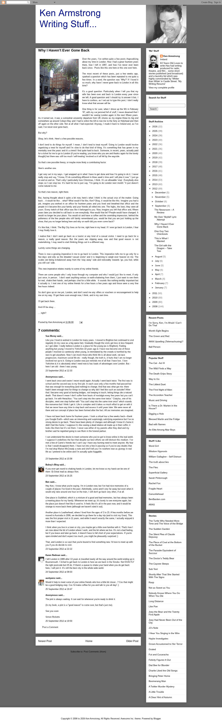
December (160, 192)
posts (111, 73)
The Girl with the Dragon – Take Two (163, 248)
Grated (152, 649)
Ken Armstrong (171, 56)
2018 (155, 162)
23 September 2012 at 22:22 (59, 549)
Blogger (157, 718)
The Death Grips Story (160, 373)
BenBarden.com (157, 499)
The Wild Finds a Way (160, 368)
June (158, 265)
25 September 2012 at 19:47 (59, 589)
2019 (155, 157)
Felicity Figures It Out (160, 660)
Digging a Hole (156, 413)
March (158, 278)
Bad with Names (157, 424)
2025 (155, 131)
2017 (155, 166)
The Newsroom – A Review (164, 211)
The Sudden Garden (159, 529)
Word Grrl (154, 446)
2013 (155, 184)
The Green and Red (159, 336)
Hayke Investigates (158, 638)
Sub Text (153, 569)
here (115, 68)
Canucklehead (156, 494)
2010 (155, 297)
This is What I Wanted (161, 239)
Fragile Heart (155, 488)
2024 (155, 135)
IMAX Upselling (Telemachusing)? (166, 341)
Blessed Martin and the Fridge (164, 419)
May (157, 270)
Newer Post (45, 641)
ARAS (152, 504)
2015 (155, 175)
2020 (155, 153)
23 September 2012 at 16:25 (59, 476)
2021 (155, 149)
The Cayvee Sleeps (159, 563)
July (157, 261)
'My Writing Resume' (165, 82)
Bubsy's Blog (52, 464)
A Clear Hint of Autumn (160, 697)
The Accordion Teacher (160, 395)
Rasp (151, 582)
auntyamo (50, 578)
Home (88, 641)
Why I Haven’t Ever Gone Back (164, 225)
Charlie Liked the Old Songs (163, 670)
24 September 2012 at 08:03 (59, 572)
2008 (155, 306)
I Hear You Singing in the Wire (164, 633)
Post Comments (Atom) (95, 651)
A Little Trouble (156, 692)
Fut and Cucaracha (159, 654)
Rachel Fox (154, 483)
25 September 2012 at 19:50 (59, 621)
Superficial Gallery (158, 472)
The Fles (153, 467)
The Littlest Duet (157, 384)
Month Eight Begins (159, 330)
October (159, 201)
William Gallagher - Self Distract (165, 456)
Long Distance (156, 601)
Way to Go (154, 379)
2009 (155, 302)
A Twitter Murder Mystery (161, 686)
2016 (155, 171)
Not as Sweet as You (159, 587)
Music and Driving (158, 400)
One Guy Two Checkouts (161, 232)
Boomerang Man (157, 681)
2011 (155, 293)
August (159, 256)
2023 (155, 140)
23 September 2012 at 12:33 (59, 370)
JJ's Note (153, 628)
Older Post (132, 641)
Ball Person (154, 347)
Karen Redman (53, 555)
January (159, 287)
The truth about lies (159, 462)
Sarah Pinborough (158, 478)
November (160, 197)
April (157, 274)
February (160, 283)
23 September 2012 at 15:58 (59, 458)
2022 (155, 144)
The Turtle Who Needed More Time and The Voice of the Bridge (166, 522)
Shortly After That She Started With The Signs (164, 575)
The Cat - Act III (157, 363)
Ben (47, 482)
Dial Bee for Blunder (159, 665)
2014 (155, 180)
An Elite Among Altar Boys (162, 429)
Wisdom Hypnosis (158, 451)
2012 (155, 188)
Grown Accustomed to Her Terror (166, 644)
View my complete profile (161, 87)
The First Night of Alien (160, 389)
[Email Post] (80, 322)
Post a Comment (50, 627)
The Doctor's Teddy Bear (161, 558)
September (161, 206)
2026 (155, 126)
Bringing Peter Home (159, 676)
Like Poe (153, 606)
